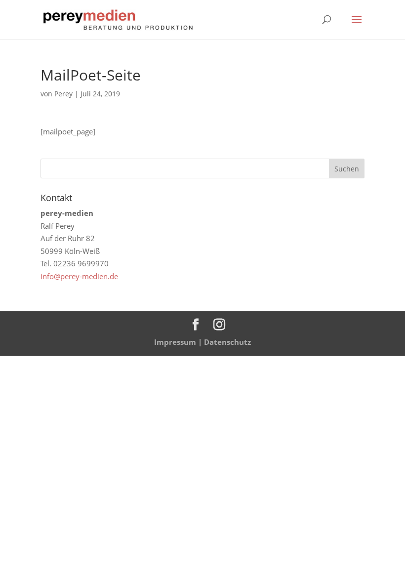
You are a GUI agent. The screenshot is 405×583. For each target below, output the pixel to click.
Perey (63, 93)
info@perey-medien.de (79, 276)
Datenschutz (227, 342)
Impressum (175, 342)
